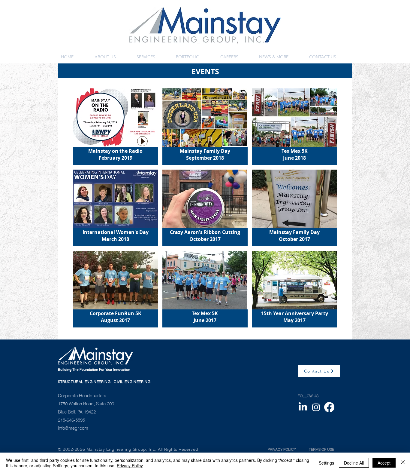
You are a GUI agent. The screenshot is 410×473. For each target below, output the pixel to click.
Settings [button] (326, 463)
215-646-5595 (71, 420)
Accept (384, 463)
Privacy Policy (130, 465)
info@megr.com (73, 428)
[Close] (402, 462)
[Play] (142, 141)
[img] (115, 126)
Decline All (354, 463)
